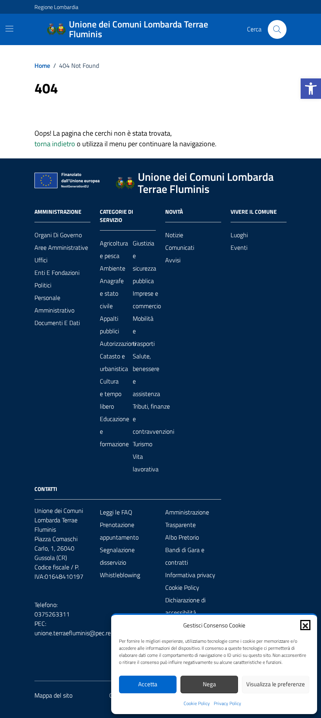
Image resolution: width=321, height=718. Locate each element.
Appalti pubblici (109, 325)
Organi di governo (58, 235)
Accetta (147, 684)
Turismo (142, 444)
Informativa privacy (190, 575)
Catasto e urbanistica (114, 362)
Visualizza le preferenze (275, 684)
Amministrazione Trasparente (187, 518)
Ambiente (112, 268)
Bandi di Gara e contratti (184, 556)
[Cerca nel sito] (277, 29)
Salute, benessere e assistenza (146, 374)
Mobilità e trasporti (144, 331)
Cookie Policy (197, 703)
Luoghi (239, 235)
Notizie (174, 235)
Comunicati (179, 247)
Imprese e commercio (147, 300)
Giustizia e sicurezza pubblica (144, 261)
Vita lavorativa (146, 463)
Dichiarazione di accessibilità (185, 606)
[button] (311, 88)
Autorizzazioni (118, 343)
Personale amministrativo (54, 304)
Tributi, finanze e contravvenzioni (153, 419)
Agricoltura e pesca (114, 249)
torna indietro (54, 143)
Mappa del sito (53, 695)
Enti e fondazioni (56, 272)
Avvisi (172, 260)
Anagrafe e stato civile (112, 293)
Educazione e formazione (114, 431)
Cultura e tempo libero (110, 393)
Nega (209, 684)
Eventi (239, 247)
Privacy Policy (227, 703)
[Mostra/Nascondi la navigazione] (9, 28)
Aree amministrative (61, 247)
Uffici (40, 260)
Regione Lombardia (56, 7)
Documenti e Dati (57, 322)
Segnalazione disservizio (117, 556)
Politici (42, 285)
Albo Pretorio (182, 537)
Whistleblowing (120, 575)
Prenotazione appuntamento (119, 531)
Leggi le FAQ (116, 512)
